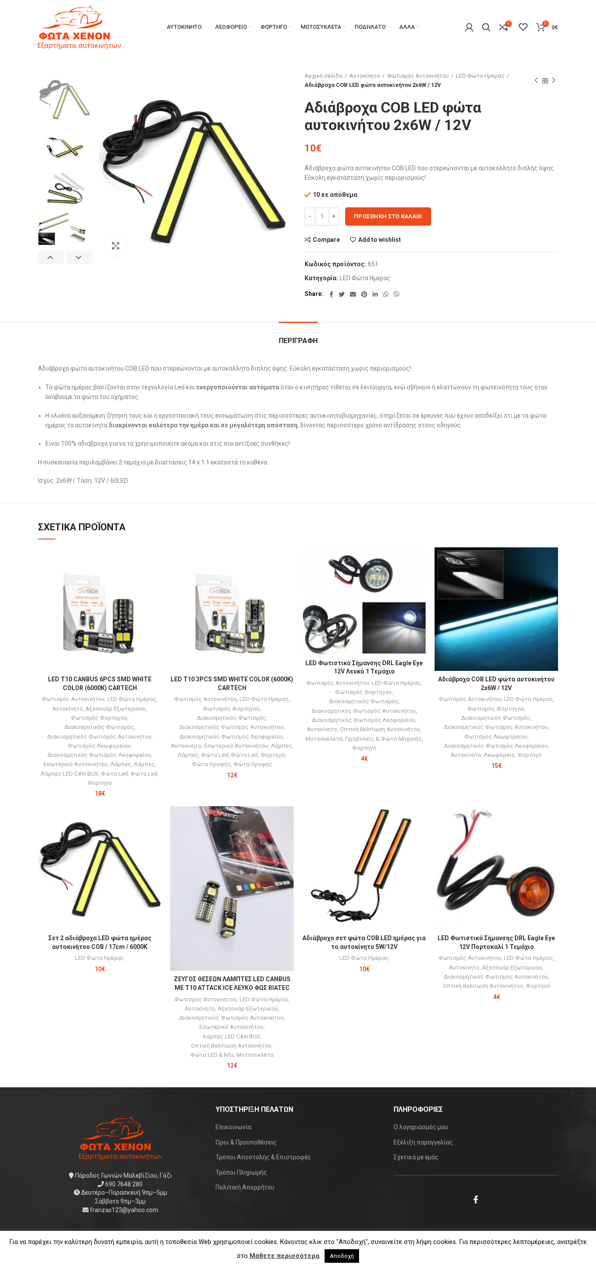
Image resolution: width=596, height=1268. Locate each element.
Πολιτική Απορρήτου (245, 1187)
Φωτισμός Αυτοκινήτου (418, 75)
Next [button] (79, 257)
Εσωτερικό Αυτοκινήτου (76, 764)
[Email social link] (353, 294)
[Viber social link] (396, 294)
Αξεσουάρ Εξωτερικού (116, 708)
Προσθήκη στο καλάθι (388, 216)
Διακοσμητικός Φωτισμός (99, 727)
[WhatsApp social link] (385, 294)
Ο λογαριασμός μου (421, 1127)
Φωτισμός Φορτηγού (99, 718)
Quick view (155, 581)
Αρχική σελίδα (324, 75)
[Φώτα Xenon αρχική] (120, 1137)
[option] (65, 98)
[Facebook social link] (331, 294)
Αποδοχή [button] (342, 1256)
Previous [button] (51, 257)
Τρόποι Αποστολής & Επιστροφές (263, 1157)
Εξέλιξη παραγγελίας (423, 1142)
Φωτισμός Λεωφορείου (99, 745)
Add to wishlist (379, 240)
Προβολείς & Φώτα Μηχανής (383, 738)
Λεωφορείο (499, 755)
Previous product (536, 80)
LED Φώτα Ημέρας (480, 75)
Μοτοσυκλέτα (324, 738)
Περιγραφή (298, 341)
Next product (553, 80)
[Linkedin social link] (375, 294)
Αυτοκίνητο (364, 75)
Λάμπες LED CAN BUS (69, 773)
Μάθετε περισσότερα (284, 1256)
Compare (326, 240)
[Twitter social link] (341, 294)
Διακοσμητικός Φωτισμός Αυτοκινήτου (99, 736)
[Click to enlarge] (116, 246)
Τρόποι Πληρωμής (241, 1172)
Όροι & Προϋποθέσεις (246, 1142)
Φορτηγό (100, 783)
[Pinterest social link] (364, 294)
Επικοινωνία (233, 1127)
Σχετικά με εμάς (416, 1157)
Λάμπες (120, 764)
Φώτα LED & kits (212, 1055)
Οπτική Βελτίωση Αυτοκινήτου (380, 729)
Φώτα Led (114, 773)
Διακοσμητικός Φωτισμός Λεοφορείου (99, 755)
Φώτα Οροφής (211, 764)
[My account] (469, 27)
